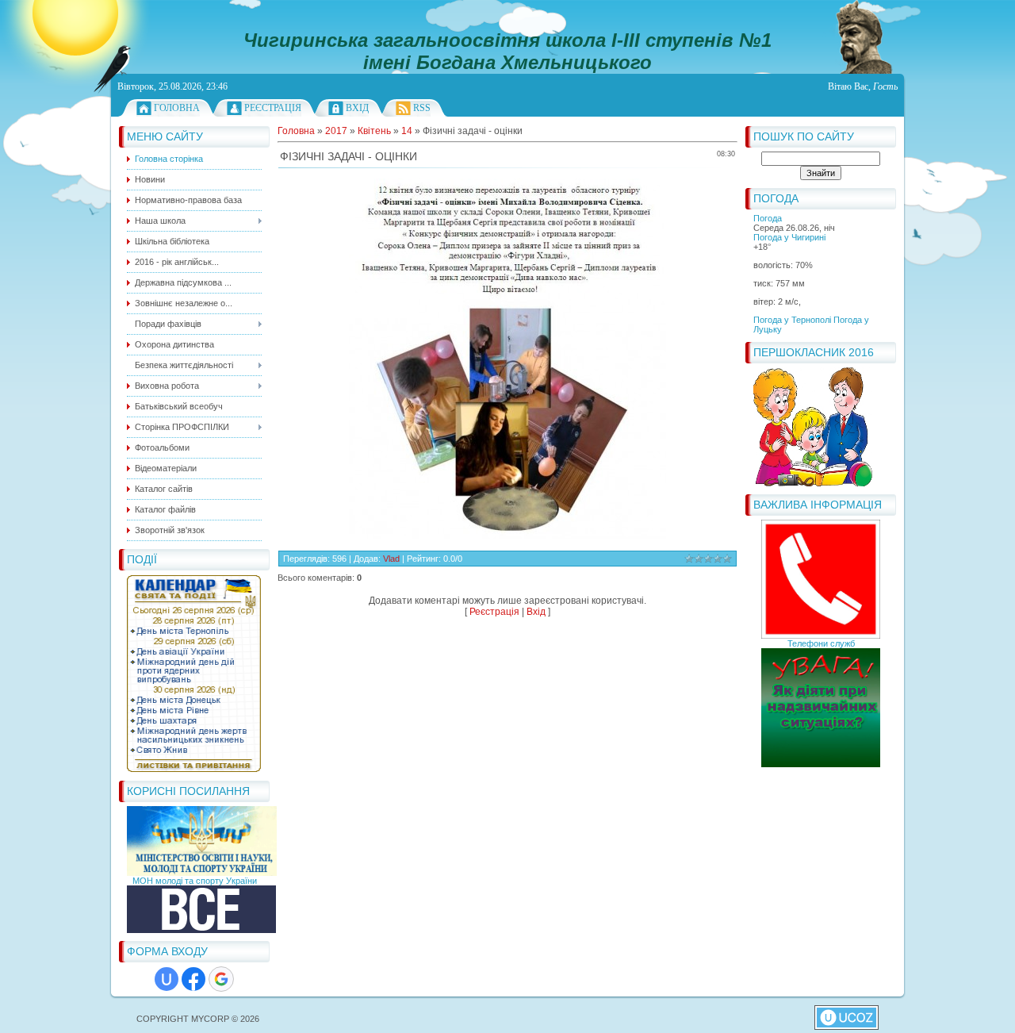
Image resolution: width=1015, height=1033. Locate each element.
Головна (177, 107)
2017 (336, 130)
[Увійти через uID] (166, 979)
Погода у (789, 237)
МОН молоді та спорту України (194, 880)
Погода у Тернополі (792, 319)
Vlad (391, 558)
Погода (767, 218)
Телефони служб (821, 643)
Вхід (357, 107)
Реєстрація (272, 107)
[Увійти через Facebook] (193, 979)
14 (406, 130)
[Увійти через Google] (221, 979)
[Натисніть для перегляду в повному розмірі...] (507, 535)
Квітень (374, 130)
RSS (422, 107)
